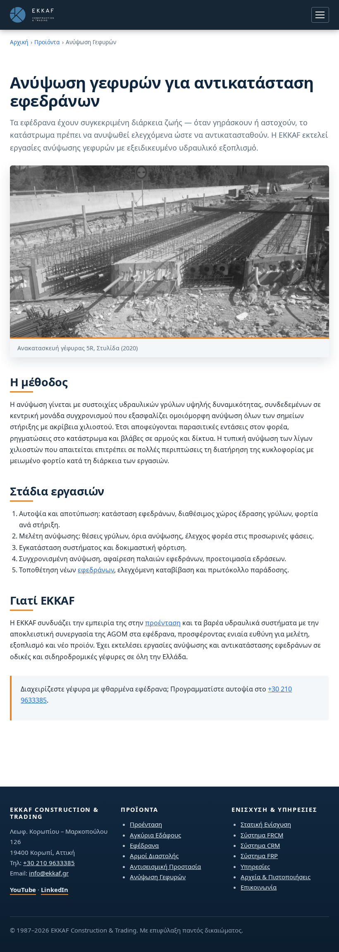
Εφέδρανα (144, 845)
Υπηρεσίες (255, 866)
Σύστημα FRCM (262, 835)
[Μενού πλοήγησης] (320, 14)
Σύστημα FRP (259, 856)
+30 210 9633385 (49, 863)
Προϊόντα (47, 42)
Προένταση (146, 824)
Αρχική (19, 42)
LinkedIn (54, 889)
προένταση (163, 622)
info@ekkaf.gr (49, 873)
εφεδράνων (96, 569)
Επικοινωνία (259, 887)
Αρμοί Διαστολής (154, 856)
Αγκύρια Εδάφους (155, 835)
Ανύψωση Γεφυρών (158, 877)
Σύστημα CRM (260, 845)
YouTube (23, 889)
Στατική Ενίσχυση (266, 824)
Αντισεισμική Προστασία (165, 866)
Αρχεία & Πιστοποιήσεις (275, 877)
